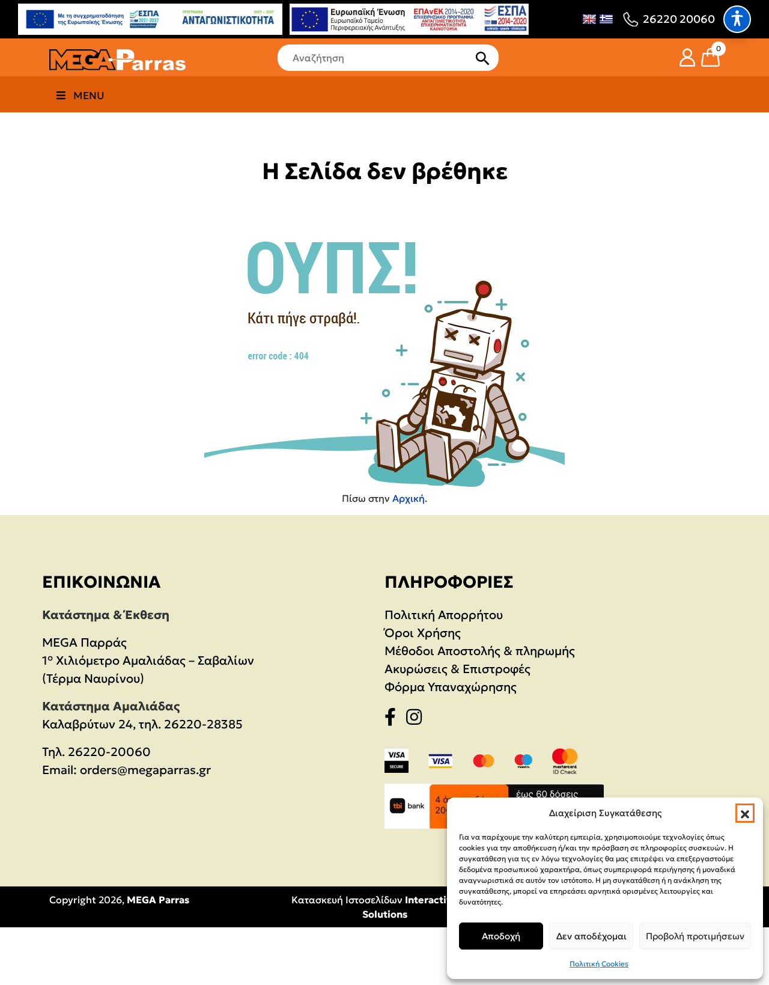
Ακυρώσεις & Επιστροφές (457, 669)
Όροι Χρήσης (422, 633)
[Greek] (606, 19)
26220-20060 (109, 752)
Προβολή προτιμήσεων (695, 936)
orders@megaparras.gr (145, 770)
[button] (745, 813)
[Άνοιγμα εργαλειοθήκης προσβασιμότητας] (737, 19)
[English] (589, 19)
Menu (89, 95)
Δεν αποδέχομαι (591, 936)
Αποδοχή (501, 936)
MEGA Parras (158, 900)
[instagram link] (417, 719)
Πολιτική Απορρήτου (443, 615)
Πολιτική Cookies (599, 963)
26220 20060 (679, 19)
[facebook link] (393, 719)
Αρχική (408, 498)
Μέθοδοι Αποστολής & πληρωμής (479, 651)
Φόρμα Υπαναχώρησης (450, 687)
